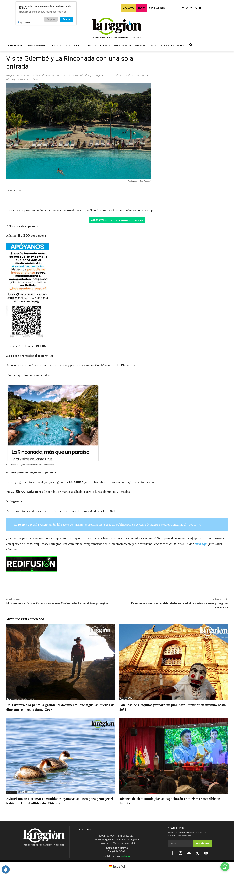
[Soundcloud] (191, 8)
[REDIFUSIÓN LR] (117, 564)
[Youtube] (200, 8)
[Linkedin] (124, 200)
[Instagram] (187, 8)
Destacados (11, 793)
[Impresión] (131, 200)
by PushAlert (25, 22)
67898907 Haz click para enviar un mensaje (117, 220)
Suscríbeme (202, 843)
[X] (196, 8)
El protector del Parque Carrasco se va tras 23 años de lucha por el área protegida (57, 603)
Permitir (67, 19)
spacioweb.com (126, 856)
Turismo (10, 699)
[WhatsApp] (117, 200)
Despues (50, 19)
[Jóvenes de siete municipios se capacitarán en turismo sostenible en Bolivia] (173, 756)
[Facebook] (183, 8)
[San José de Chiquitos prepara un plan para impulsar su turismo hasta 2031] (173, 662)
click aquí (201, 544)
